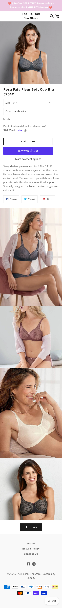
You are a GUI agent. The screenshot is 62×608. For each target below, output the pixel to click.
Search (31, 543)
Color (8, 111)
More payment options (28, 159)
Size (7, 102)
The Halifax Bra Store (31, 16)
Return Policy (31, 548)
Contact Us (31, 553)
